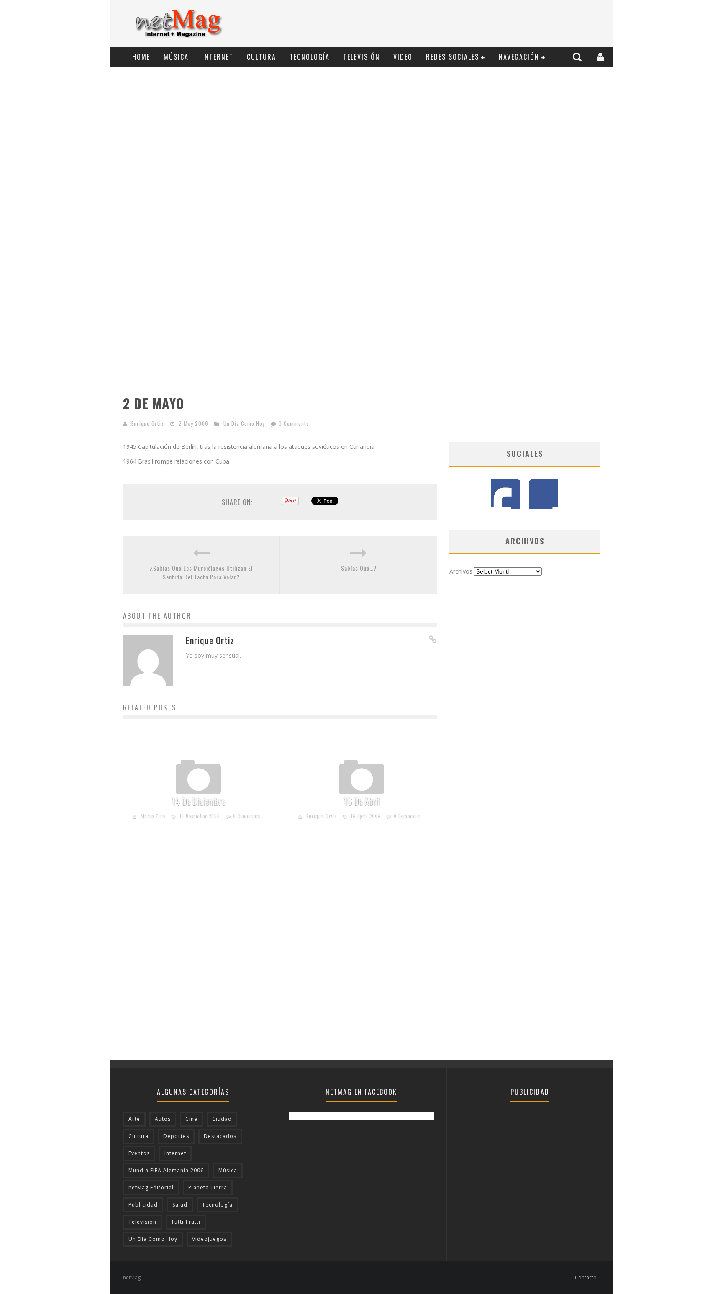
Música (176, 57)
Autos (163, 1118)
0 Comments (294, 423)
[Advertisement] (456, 24)
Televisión (361, 57)
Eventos (139, 1153)
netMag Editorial (151, 1187)
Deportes (176, 1136)
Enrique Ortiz (147, 423)
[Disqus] (280, 953)
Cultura (261, 57)
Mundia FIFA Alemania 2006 (166, 1170)
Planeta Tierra (207, 1187)
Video (403, 57)
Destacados (220, 1136)
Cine (191, 1118)
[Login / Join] (601, 57)
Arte (134, 1118)
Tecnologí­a (310, 57)
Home (141, 57)
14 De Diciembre (198, 801)
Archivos (460, 571)
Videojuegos (209, 1239)
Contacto (586, 1277)
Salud (179, 1204)
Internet (217, 57)
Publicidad (143, 1204)
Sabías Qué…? (359, 568)
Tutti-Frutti (185, 1221)
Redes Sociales (452, 57)
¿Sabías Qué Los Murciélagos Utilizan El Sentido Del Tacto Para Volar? (201, 572)
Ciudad (222, 1118)
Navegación (519, 57)
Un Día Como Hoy (244, 423)
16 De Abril (362, 801)
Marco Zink (152, 815)
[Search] (578, 57)
